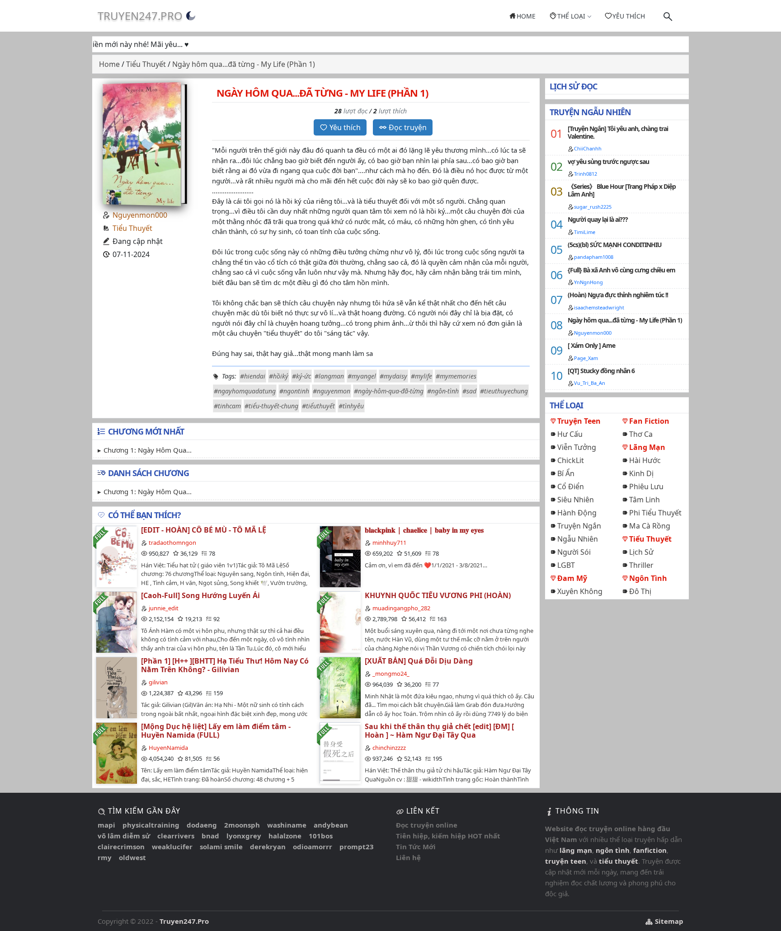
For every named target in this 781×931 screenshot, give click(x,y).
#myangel (362, 376)
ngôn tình (613, 850)
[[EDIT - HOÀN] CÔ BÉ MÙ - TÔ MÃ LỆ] (116, 556)
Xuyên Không (579, 591)
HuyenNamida (168, 748)
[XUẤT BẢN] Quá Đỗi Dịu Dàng (419, 661)
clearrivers (175, 835)
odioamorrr (312, 846)
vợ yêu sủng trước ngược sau (608, 161)
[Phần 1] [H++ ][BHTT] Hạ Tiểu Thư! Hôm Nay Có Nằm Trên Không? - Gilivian (225, 665)
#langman (329, 376)
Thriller (641, 565)
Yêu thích (628, 16)
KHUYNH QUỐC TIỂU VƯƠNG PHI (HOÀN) (438, 595)
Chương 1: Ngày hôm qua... (148, 449)
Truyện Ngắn (579, 526)
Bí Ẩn (565, 473)
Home (526, 16)
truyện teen (565, 861)
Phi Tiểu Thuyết (655, 513)
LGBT (566, 565)
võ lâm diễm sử (124, 835)
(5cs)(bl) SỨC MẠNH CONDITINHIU (615, 244)
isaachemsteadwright (599, 307)
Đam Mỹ (572, 578)
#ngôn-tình (443, 391)
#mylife (421, 376)
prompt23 (356, 846)
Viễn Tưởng (576, 447)
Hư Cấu (570, 434)
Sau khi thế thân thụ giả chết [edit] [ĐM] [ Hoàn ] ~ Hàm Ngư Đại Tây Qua (439, 730)
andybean (331, 824)
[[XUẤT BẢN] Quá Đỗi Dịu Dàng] (340, 687)
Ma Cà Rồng (649, 526)
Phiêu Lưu (646, 486)
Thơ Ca (641, 434)
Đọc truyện (408, 127)
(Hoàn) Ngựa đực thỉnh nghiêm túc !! (618, 294)
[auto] (191, 16)
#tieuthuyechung (504, 391)
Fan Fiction (649, 421)
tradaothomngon (172, 542)
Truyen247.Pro (140, 15)
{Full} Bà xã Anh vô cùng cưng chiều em (621, 270)
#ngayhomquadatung (245, 391)
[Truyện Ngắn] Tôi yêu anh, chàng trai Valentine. (618, 132)
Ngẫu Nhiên (577, 539)
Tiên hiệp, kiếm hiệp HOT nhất (448, 835)
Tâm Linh (644, 500)
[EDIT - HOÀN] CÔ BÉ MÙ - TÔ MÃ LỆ (203, 530)
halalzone (284, 835)
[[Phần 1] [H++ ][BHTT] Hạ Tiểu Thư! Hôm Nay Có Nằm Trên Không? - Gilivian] (116, 687)
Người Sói (574, 552)
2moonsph (242, 824)
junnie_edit (164, 608)
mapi (106, 824)
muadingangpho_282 (401, 608)
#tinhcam (227, 406)
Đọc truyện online (426, 824)
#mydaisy (393, 376)
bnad (210, 835)
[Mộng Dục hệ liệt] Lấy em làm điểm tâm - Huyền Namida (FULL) (216, 730)
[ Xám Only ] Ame (591, 345)
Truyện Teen (579, 421)
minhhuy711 (389, 542)
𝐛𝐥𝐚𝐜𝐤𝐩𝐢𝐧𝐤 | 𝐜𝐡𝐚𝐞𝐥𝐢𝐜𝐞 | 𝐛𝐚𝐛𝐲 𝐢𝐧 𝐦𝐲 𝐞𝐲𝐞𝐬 (424, 530)
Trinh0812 (585, 173)
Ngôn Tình (648, 578)
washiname (286, 824)
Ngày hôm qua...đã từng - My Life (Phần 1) (625, 320)
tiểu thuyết (618, 861)
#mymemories (456, 376)
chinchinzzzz (389, 748)
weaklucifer (172, 846)
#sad (469, 391)
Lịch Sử (641, 552)
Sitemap (668, 921)
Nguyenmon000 (140, 215)
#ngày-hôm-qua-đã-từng (388, 391)
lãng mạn (576, 850)
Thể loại (571, 16)
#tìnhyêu (351, 406)
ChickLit (570, 460)
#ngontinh (294, 391)
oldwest (132, 857)
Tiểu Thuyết (132, 228)
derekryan (268, 846)
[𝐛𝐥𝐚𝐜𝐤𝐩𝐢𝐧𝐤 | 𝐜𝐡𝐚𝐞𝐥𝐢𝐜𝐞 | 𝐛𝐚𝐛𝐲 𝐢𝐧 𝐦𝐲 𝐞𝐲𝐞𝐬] (340, 556)
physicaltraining (150, 824)
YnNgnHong (588, 282)
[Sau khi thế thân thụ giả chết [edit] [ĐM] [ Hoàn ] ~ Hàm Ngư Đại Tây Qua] (340, 752)
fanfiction (650, 850)
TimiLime (584, 232)
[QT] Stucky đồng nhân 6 (601, 370)
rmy (105, 857)
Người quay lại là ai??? (598, 219)
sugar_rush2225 (593, 206)
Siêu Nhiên (575, 500)
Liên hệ (408, 857)
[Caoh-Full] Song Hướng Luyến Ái (200, 595)
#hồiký (278, 376)
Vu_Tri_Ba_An (589, 382)
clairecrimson (121, 846)
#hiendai (252, 376)
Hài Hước (645, 460)
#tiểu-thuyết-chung (271, 406)
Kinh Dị (641, 473)
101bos (321, 835)
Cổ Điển (570, 486)
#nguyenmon (331, 391)
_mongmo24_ (390, 673)
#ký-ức (301, 376)
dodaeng (202, 824)
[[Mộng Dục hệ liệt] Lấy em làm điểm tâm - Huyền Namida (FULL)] (116, 752)
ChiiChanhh (588, 148)
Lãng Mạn (647, 447)
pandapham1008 (593, 256)
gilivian (158, 682)
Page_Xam (586, 358)
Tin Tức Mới (416, 846)
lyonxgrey (243, 835)
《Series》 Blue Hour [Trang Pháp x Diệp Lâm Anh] (622, 190)
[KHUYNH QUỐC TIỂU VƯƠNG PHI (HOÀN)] (340, 621)
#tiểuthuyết (318, 406)
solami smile (221, 846)
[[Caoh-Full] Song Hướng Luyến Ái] (116, 621)
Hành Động (577, 513)
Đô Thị (640, 591)
